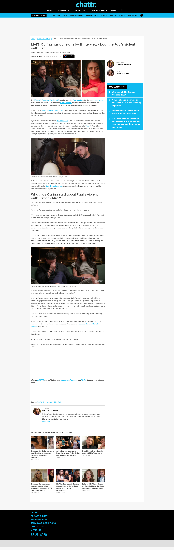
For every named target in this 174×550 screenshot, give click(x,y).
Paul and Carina (62, 121)
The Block (80, 10)
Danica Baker (122, 73)
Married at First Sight (44, 39)
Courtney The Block (117, 15)
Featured (56, 15)
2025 (46, 100)
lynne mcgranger (76, 15)
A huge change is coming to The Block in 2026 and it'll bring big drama (126, 103)
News (49, 10)
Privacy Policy (39, 516)
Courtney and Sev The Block (96, 15)
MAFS (39, 402)
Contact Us (37, 527)
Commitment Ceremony (54, 186)
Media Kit (36, 530)
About (34, 512)
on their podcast (52, 110)
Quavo (87, 126)
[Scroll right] (141, 15)
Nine (44, 402)
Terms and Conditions (43, 523)
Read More (46, 421)
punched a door (97, 100)
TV (49, 15)
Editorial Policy (40, 519)
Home (33, 39)
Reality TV (63, 10)
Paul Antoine (78, 100)
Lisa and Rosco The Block (137, 15)
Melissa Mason (123, 64)
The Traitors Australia (104, 10)
